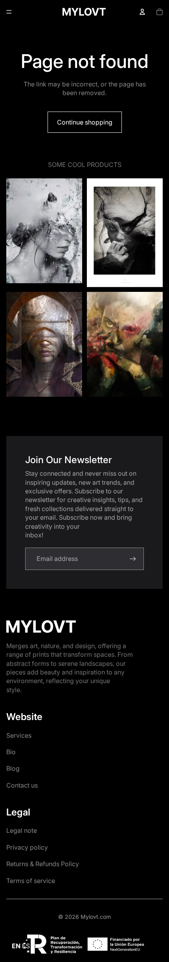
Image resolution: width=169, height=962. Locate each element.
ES (26, 946)
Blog (13, 768)
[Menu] (9, 12)
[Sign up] (132, 558)
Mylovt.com (96, 916)
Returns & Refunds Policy (42, 864)
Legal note (21, 830)
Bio (11, 752)
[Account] (142, 11)
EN (16, 946)
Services (18, 735)
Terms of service (30, 881)
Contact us (22, 785)
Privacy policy (27, 847)
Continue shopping (84, 122)
